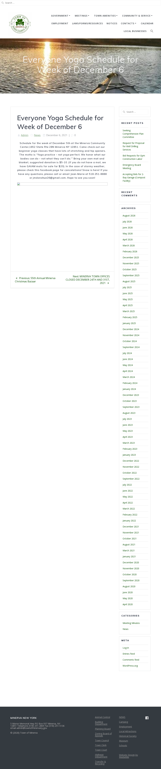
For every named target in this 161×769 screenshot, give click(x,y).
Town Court (101, 749)
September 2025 (131, 275)
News (37, 135)
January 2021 (129, 556)
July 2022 (127, 484)
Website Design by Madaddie (128, 756)
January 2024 (129, 388)
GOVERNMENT (59, 15)
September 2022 (131, 478)
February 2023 (130, 448)
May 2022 (128, 496)
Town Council (102, 740)
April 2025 (128, 305)
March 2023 (129, 442)
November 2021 (131, 532)
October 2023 (130, 400)
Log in (126, 647)
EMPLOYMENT (60, 23)
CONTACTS (127, 23)
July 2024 (127, 353)
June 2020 (128, 592)
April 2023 (128, 436)
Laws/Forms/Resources (87, 23)
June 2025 (128, 293)
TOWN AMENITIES (105, 15)
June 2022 (128, 490)
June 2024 (128, 359)
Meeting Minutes (131, 623)
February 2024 (130, 383)
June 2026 (128, 227)
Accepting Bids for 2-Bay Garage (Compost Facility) (134, 177)
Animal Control (102, 717)
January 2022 (129, 520)
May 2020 (128, 598)
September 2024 (131, 347)
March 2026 (129, 245)
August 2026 (129, 215)
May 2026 (128, 233)
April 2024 (128, 371)
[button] (151, 31)
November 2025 (131, 263)
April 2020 (128, 604)
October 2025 (130, 269)
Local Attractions (127, 731)
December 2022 (131, 460)
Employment (125, 726)
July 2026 (127, 221)
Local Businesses (135, 31)
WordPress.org (130, 665)
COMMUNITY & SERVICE (136, 15)
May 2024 (128, 365)
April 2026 (128, 239)
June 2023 (128, 424)
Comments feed (131, 659)
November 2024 (131, 335)
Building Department (101, 723)
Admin (24, 135)
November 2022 (131, 466)
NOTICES (112, 23)
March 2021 (129, 550)
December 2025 (131, 257)
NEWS (122, 717)
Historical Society (127, 736)
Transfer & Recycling (100, 762)
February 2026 (130, 251)
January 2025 (129, 323)
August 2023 (129, 412)
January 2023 (129, 454)
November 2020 (131, 568)
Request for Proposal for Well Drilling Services (133, 146)
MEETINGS (81, 15)
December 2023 (131, 394)
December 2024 (131, 329)
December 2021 (131, 526)
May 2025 (128, 299)
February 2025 (130, 317)
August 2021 (129, 544)
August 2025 (129, 281)
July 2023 (127, 418)
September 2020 (131, 580)
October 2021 (130, 538)
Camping (123, 721)
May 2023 (128, 430)
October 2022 (130, 472)
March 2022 (129, 508)
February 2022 (130, 514)
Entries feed (129, 653)
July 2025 (127, 287)
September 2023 (131, 406)
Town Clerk (100, 745)
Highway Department (101, 755)
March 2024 (129, 377)
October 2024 (130, 341)
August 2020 (129, 586)
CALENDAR (147, 23)
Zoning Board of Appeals (103, 734)
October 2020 (130, 574)
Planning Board (103, 728)
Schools (123, 745)
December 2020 (131, 562)
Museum (123, 740)
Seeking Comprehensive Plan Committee (133, 134)
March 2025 (129, 311)
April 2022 (128, 502)
